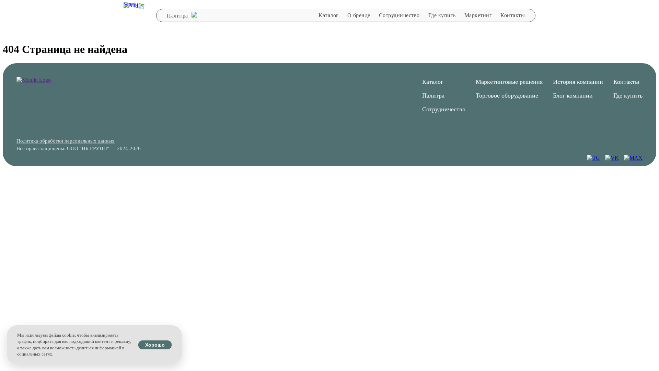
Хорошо (155, 345)
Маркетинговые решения (509, 81)
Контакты (512, 15)
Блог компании (573, 95)
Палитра (178, 16)
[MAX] (633, 158)
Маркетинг (478, 15)
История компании (578, 81)
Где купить (442, 15)
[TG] (593, 158)
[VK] (612, 158)
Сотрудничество (399, 15)
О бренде (358, 15)
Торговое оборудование (507, 95)
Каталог (329, 15)
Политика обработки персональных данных (65, 141)
